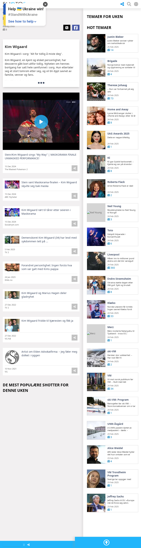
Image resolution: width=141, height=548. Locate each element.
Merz (110, 327)
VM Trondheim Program (116, 474)
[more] (41, 82)
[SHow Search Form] (129, 4)
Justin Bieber (115, 36)
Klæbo (111, 303)
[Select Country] (136, 4)
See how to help (21, 21)
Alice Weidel (115, 448)
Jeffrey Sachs (115, 496)
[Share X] (66, 28)
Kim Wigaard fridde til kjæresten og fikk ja (47, 320)
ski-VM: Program (118, 399)
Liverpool (113, 254)
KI (108, 157)
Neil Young (114, 206)
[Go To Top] (106, 542)
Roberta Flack (116, 182)
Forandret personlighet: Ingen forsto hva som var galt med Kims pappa (46, 267)
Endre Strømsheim (119, 278)
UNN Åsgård (115, 424)
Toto (110, 230)
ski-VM (111, 351)
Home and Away (117, 109)
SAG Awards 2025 (118, 133)
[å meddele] (122, 4)
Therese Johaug (117, 85)
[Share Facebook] (75, 28)
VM (109, 375)
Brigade (112, 61)
